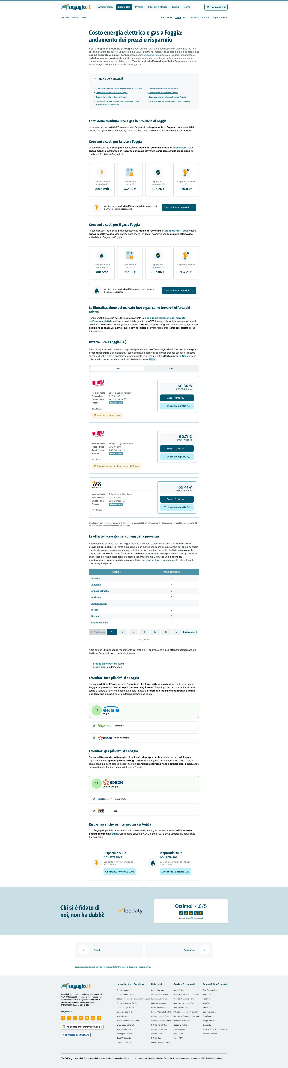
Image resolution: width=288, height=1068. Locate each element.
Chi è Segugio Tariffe (125, 994)
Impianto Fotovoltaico (160, 1042)
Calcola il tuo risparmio (177, 207)
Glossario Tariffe (180, 1025)
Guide (178, 17)
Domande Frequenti (181, 1020)
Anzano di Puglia (100, 591)
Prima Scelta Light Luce (120, 494)
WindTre (206, 1003)
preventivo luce (151, 560)
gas (165, 560)
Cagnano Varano (99, 622)
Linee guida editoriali (125, 1025)
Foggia (114, 833)
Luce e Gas (124, 7)
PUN (152, 359)
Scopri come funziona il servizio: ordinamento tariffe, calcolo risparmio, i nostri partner (113, 967)
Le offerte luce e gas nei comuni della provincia (169, 101)
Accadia (95, 578)
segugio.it (65, 17)
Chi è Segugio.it (123, 990)
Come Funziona (157, 990)
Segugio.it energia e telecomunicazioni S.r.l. (109, 1058)
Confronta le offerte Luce (119, 871)
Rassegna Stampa (124, 1033)
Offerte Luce (156, 1033)
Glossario (194, 17)
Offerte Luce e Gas (159, 1029)
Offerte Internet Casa (160, 1016)
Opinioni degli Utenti (125, 1007)
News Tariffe (122, 1016)
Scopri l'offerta (175, 397)
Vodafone (207, 994)
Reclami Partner (210, 1033)
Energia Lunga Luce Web (121, 443)
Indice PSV (178, 1038)
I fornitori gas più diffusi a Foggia (163, 92)
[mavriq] (66, 1058)
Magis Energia (209, 1020)
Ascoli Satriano (99, 603)
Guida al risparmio (124, 1012)
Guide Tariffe (178, 990)
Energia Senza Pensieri (120, 392)
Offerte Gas (156, 1038)
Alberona (96, 584)
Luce (117, 368)
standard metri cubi (176, 230)
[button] (144, 207)
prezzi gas (99, 667)
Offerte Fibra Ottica (159, 1025)
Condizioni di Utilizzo (160, 994)
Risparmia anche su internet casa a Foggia (167, 97)
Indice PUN (178, 1033)
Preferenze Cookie (159, 1007)
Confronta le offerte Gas (175, 871)
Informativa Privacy (159, 999)
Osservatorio (152, 55)
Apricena (96, 597)
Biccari (95, 609)
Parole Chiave (179, 1029)
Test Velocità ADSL (181, 1007)
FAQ (185, 17)
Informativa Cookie (159, 1003)
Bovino (95, 616)
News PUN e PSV (124, 1029)
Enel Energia (208, 1016)
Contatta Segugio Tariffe (127, 1003)
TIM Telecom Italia (211, 990)
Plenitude (207, 1007)
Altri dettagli (97, 408)
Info (162, 17)
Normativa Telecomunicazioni (186, 1016)
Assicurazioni (105, 7)
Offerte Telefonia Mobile (161, 1020)
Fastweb (206, 999)
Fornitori (206, 17)
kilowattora (180, 147)
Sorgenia (207, 1025)
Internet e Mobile (157, 7)
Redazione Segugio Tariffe (128, 1020)
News (169, 17)
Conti (187, 7)
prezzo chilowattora (105, 663)
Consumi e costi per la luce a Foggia (112, 92)
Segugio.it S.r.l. (81, 1058)
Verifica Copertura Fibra (183, 999)
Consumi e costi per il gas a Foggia (111, 97)
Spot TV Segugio (124, 1038)
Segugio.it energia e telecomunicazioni (133, 999)
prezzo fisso (180, 356)
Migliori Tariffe (220, 17)
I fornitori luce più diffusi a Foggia (163, 88)
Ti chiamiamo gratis (175, 406)
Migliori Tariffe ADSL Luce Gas (186, 994)
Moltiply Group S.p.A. (165, 1058)
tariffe (75, 17)
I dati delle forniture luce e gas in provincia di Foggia (119, 88)
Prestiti (139, 7)
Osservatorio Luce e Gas (183, 1003)
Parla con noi (218, 7)
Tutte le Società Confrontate (215, 1029)
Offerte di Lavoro (124, 1042)
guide (83, 17)
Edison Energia (209, 1012)
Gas (171, 368)
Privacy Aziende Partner (161, 1012)
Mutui (175, 7)
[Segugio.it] (76, 986)
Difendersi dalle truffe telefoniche (187, 1012)
